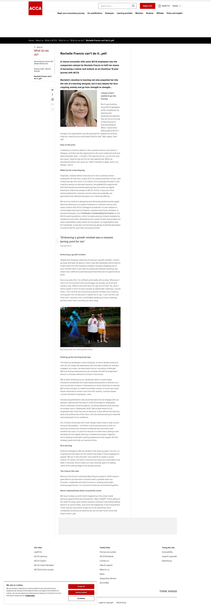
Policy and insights (174, 13)
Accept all (81, 586)
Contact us (104, 561)
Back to (41, 51)
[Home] (35, 14)
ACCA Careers (40, 561)
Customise (81, 598)
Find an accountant (108, 552)
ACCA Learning (40, 556)
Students (149, 13)
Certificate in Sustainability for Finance (97, 213)
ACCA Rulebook (106, 556)
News (102, 574)
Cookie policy (30, 596)
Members (139, 13)
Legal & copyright (169, 556)
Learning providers (124, 13)
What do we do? (77, 40)
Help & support (106, 565)
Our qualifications (94, 13)
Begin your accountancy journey (71, 13)
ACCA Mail (104, 583)
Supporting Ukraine (108, 578)
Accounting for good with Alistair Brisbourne (43, 62)
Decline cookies (81, 592)
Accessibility (167, 552)
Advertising (167, 561)
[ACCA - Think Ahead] (168, 592)
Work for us (63, 40)
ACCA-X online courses (44, 569)
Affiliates (160, 13)
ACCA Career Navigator (44, 565)
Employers (109, 13)
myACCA (38, 552)
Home (31, 40)
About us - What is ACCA (46, 40)
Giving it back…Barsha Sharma (42, 70)
